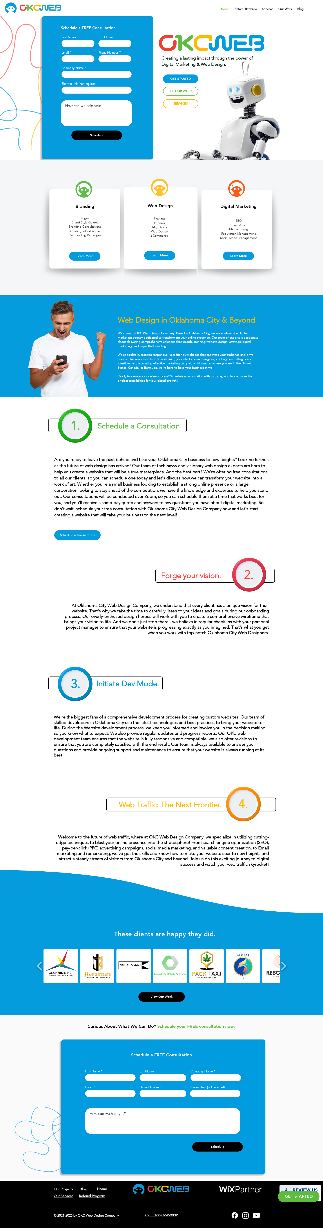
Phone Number (108, 52)
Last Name (105, 37)
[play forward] (284, 966)
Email (65, 52)
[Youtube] (256, 1215)
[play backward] (40, 966)
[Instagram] (245, 1215)
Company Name (73, 67)
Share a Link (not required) (79, 83)
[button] (267, 7)
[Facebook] (234, 1215)
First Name (69, 37)
